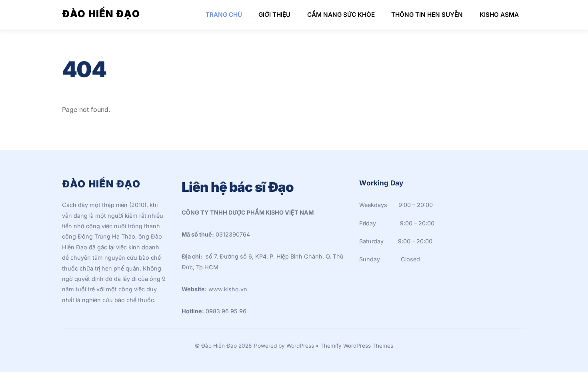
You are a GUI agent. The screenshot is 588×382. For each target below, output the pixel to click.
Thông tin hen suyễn (427, 14)
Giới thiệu (274, 14)
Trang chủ (224, 14)
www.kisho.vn (227, 289)
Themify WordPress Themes (356, 345)
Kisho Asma (499, 14)
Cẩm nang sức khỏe (341, 14)
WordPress (300, 345)
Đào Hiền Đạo (219, 345)
